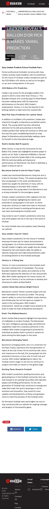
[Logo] (14, 3)
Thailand (42, 486)
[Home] (3, 12)
